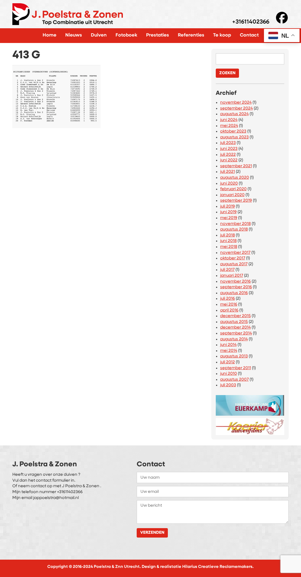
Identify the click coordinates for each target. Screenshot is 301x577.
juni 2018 (228, 241)
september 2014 (236, 333)
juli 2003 (228, 385)
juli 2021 (227, 172)
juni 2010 (228, 374)
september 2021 (236, 166)
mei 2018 (228, 247)
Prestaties (157, 35)
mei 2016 (228, 304)
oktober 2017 (232, 258)
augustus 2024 (234, 114)
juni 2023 (229, 149)
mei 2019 (228, 218)
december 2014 (235, 327)
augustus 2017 (234, 264)
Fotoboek (126, 35)
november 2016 (235, 281)
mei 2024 (229, 126)
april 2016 (229, 310)
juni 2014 (228, 345)
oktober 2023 (233, 131)
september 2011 (235, 368)
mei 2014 (228, 351)
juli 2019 (227, 206)
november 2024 (236, 102)
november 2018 (235, 224)
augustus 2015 (234, 322)
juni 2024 (229, 120)
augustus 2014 (234, 339)
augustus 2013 (234, 356)
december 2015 (235, 316)
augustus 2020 (234, 177)
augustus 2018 (234, 229)
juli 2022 (228, 154)
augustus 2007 (234, 379)
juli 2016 (227, 298)
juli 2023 (228, 143)
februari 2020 (233, 189)
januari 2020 (232, 195)
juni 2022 (229, 160)
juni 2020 (229, 183)
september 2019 (236, 200)
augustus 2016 (234, 293)
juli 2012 (227, 362)
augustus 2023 (234, 137)
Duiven (99, 35)
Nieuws (73, 35)
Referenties (191, 35)
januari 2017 (231, 275)
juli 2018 (227, 235)
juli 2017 (227, 270)
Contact (249, 35)
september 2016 (236, 287)
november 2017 (235, 253)
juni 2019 (228, 212)
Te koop (222, 35)
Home (49, 35)
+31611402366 (250, 22)
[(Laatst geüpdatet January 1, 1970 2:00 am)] (250, 404)
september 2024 (236, 108)
